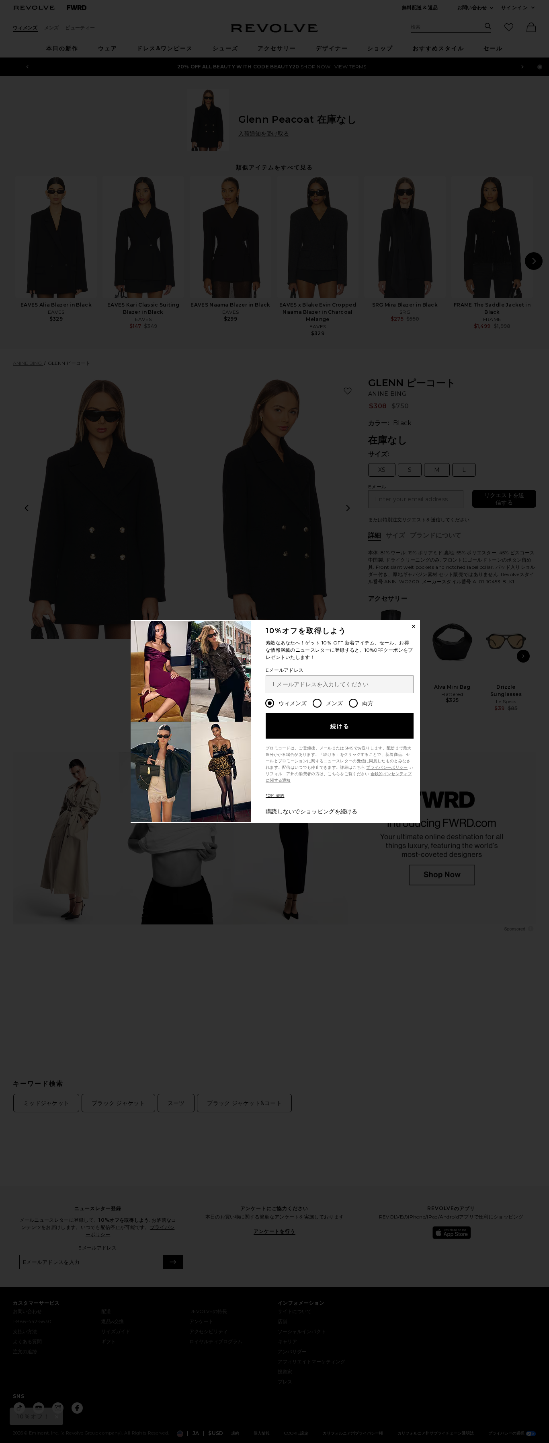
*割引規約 (275, 795)
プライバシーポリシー (387, 767)
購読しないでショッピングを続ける (312, 811)
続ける (340, 726)
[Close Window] (413, 626)
